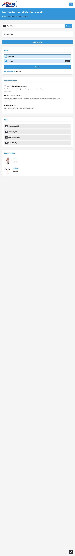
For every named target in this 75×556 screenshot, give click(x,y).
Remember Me (11, 71)
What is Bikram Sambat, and (13, 96)
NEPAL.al (16, 168)
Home (4, 16)
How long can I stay (10, 105)
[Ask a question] (71, 552)
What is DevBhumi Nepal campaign (15, 86)
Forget (67, 61)
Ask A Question (37, 42)
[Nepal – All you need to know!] (9, 4)
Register (18, 71)
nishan (15, 159)
